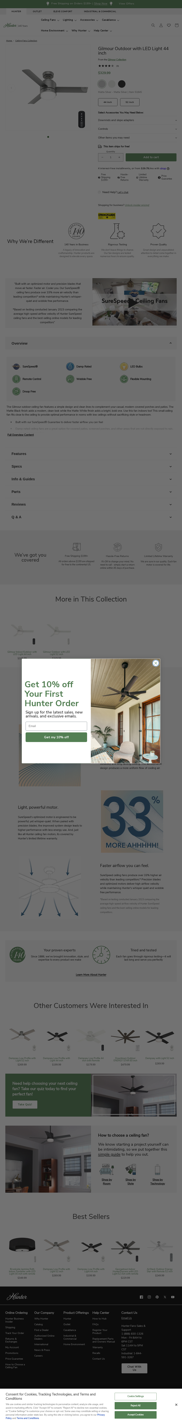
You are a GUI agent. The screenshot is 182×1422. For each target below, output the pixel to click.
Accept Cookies (135, 1414)
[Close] (176, 1405)
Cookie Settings (135, 1396)
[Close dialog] (156, 663)
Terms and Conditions (28, 1418)
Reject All (135, 1405)
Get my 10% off (56, 737)
